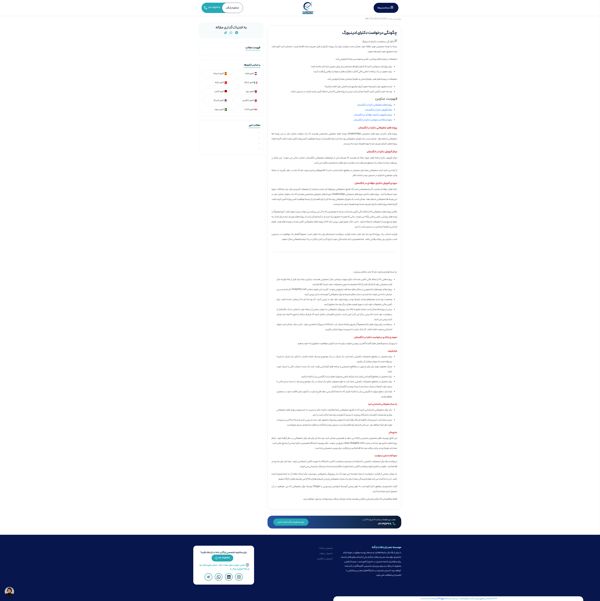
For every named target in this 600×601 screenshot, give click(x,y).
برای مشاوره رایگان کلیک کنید (290, 522)
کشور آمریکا (219, 100)
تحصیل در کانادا (326, 548)
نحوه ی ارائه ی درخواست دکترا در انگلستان (373, 120)
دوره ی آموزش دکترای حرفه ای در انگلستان (373, 115)
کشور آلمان (219, 91)
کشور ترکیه (219, 82)
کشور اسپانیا (218, 73)
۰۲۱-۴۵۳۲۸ (385, 524)
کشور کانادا (249, 109)
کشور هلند (249, 73)
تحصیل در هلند (326, 553)
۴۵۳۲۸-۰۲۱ (224, 558)
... (259, 132)
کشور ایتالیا (249, 82)
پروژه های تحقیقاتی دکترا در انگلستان (374, 105)
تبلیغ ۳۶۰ (442, 598)
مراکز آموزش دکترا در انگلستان (378, 110)
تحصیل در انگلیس (325, 559)
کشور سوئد (219, 109)
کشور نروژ (250, 91)
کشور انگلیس (248, 100)
